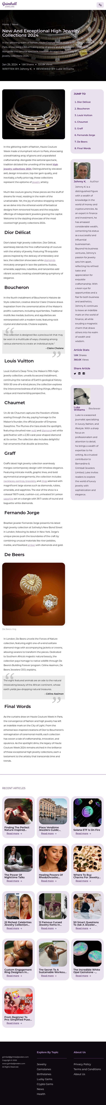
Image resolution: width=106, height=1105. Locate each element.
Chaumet (82, 122)
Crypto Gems (45, 1084)
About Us (79, 1074)
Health (41, 1094)
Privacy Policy (82, 1064)
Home (5, 24)
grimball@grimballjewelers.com (15, 1057)
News (15, 24)
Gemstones (44, 1069)
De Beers (82, 142)
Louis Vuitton (84, 115)
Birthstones (44, 1074)
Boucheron (83, 109)
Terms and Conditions (87, 1069)
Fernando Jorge (86, 135)
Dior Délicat (84, 102)
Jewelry (41, 1064)
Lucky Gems (44, 1079)
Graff (80, 129)
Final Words (84, 148)
